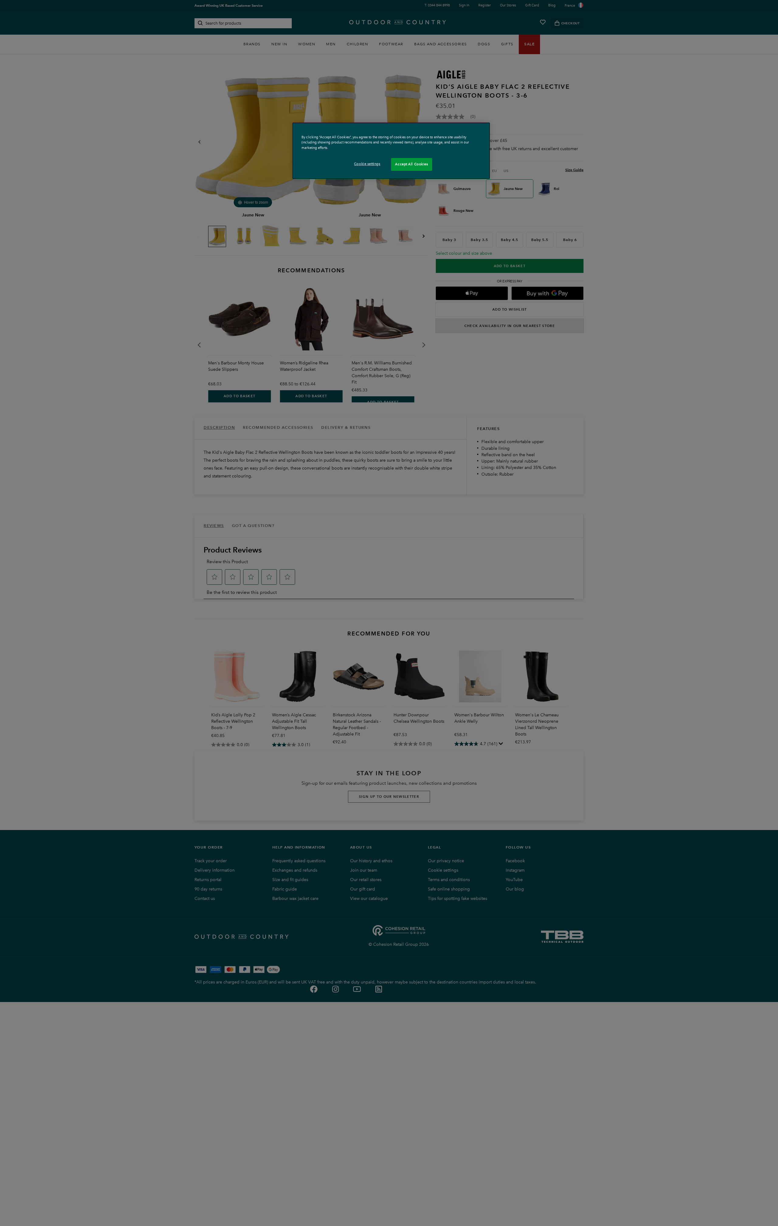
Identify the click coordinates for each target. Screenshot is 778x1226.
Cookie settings (367, 164)
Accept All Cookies (411, 164)
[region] (391, 150)
